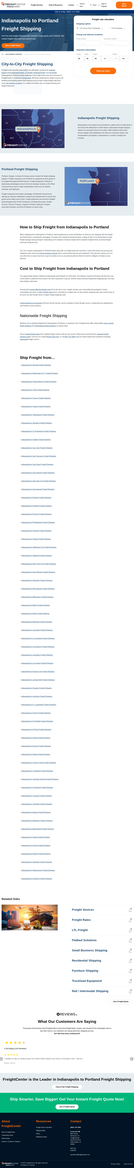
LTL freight (29, 73)
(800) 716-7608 (75, 1127)
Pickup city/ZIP (81, 39)
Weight (114, 54)
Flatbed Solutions (84, 940)
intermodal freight (17, 73)
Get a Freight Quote (13, 45)
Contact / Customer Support (11, 1141)
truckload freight (39, 73)
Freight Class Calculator (44, 1127)
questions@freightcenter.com (80, 1154)
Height (95, 54)
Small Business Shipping (89, 950)
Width (86, 54)
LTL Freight (80, 930)
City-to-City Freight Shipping (67, 1087)
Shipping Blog (40, 1130)
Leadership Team (7, 1135)
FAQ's (38, 1133)
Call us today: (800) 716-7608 (67, 12)
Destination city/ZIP (110, 39)
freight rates (27, 78)
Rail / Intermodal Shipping (90, 991)
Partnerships (6, 1138)
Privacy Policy (115, 1164)
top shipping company (14, 83)
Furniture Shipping (85, 970)
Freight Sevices (83, 909)
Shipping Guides (41, 1137)
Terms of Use (128, 1164)
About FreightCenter (8, 1132)
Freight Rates (81, 919)
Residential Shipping (86, 960)
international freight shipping (45, 326)
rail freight (53, 73)
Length (78, 54)
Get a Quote (124, 5)
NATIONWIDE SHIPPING (14, 54)
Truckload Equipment (87, 981)
